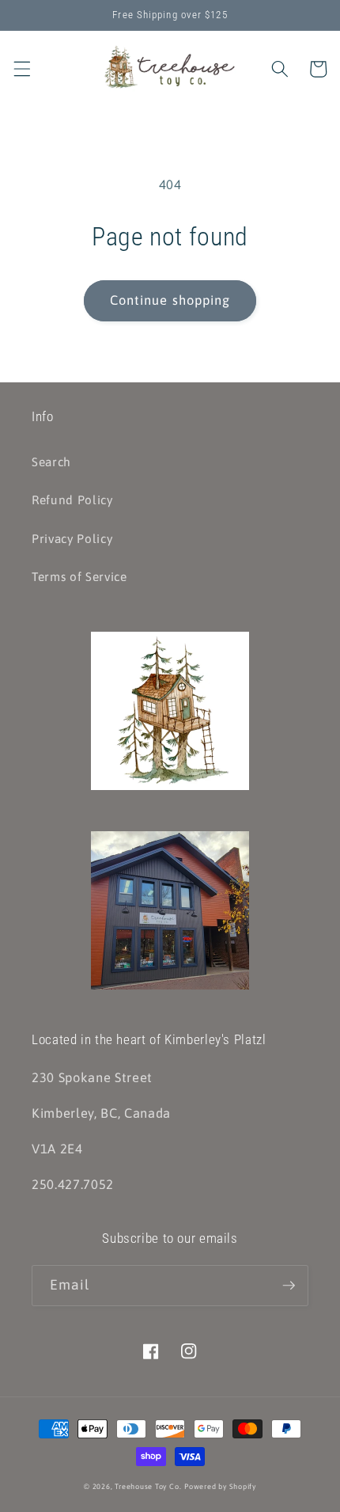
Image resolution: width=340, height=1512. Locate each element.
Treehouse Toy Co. (148, 1486)
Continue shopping (170, 300)
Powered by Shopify (220, 1486)
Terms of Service (79, 576)
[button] (21, 69)
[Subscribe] (289, 1285)
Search (51, 462)
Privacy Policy (72, 538)
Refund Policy (72, 500)
